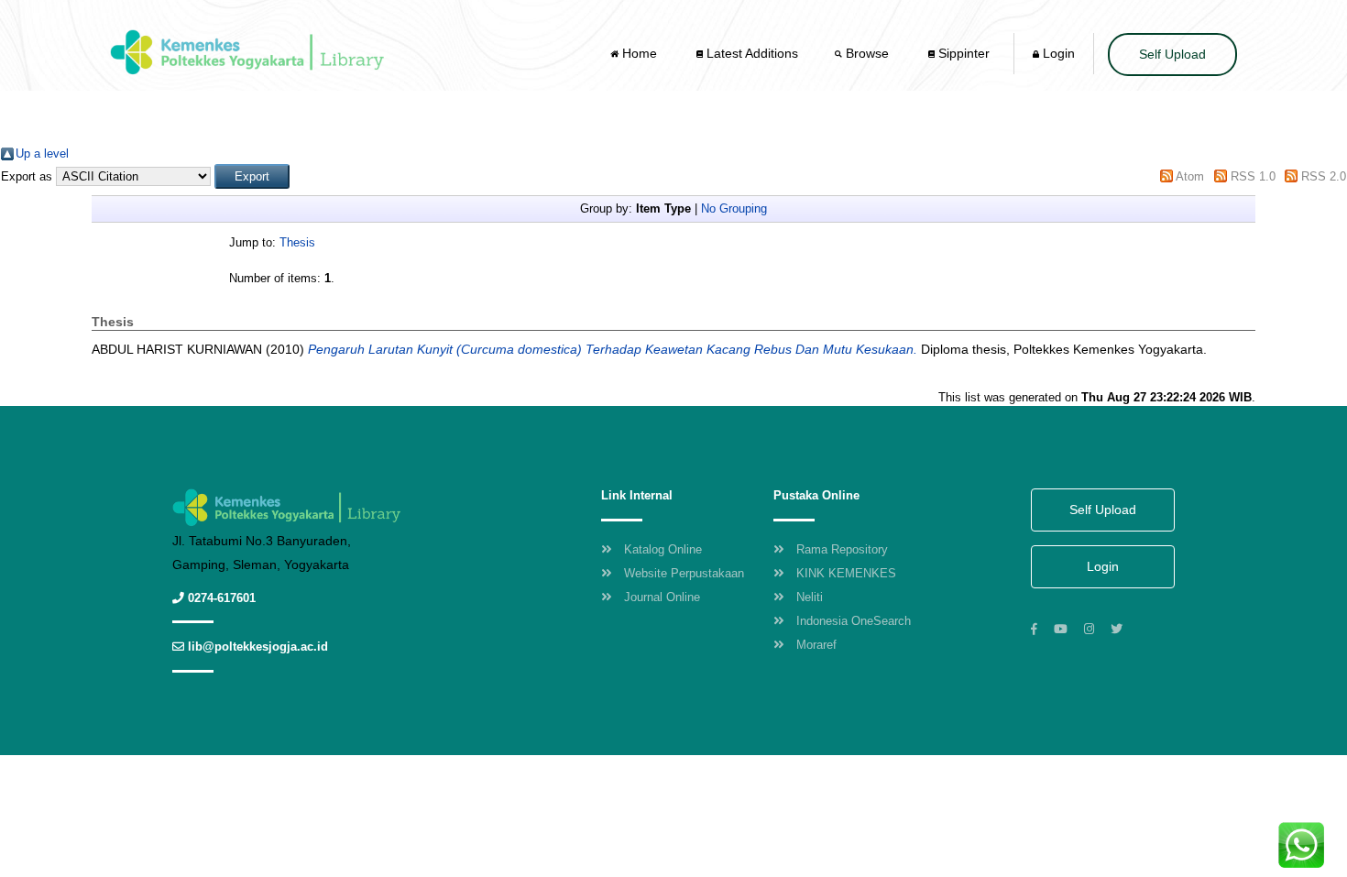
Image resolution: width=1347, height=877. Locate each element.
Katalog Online (663, 549)
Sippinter (962, 53)
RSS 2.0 (1323, 176)
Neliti (809, 597)
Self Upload (1172, 54)
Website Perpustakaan (684, 573)
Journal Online (662, 597)
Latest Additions (750, 53)
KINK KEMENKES (846, 573)
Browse (867, 53)
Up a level (42, 153)
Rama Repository (842, 549)
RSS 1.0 (1253, 176)
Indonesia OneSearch (853, 621)
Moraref (816, 645)
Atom (1190, 176)
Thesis (297, 242)
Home (640, 53)
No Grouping (734, 208)
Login (1057, 53)
